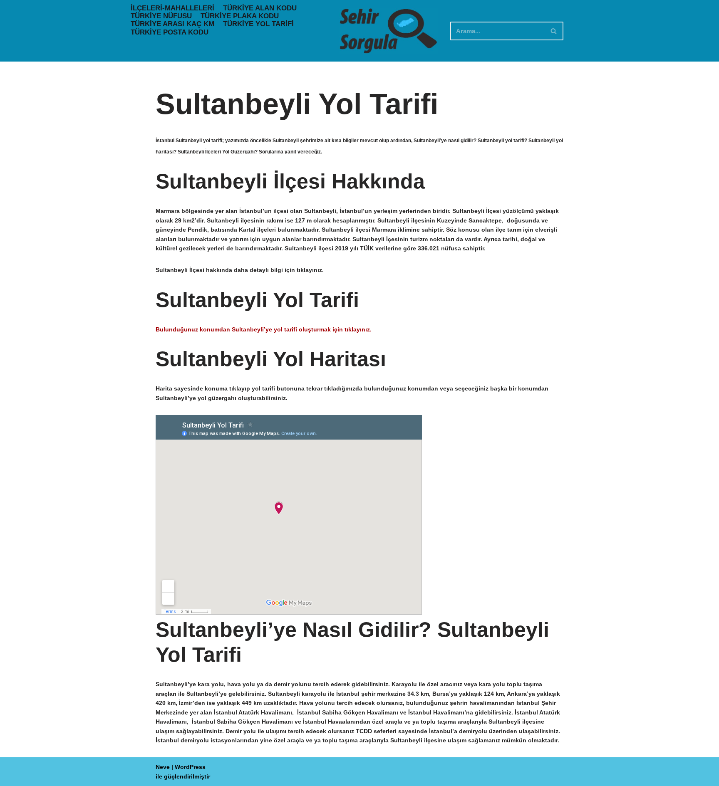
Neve (163, 767)
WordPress (190, 767)
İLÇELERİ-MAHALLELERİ (172, 8)
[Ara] (554, 31)
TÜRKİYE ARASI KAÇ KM (172, 24)
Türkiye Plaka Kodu (240, 16)
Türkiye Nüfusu (161, 16)
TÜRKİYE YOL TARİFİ (258, 24)
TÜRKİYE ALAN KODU (260, 8)
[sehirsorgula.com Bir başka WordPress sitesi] (388, 31)
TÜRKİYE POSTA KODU (169, 32)
